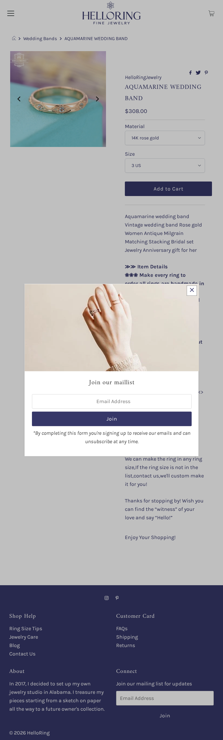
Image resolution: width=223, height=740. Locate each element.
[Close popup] (192, 290)
